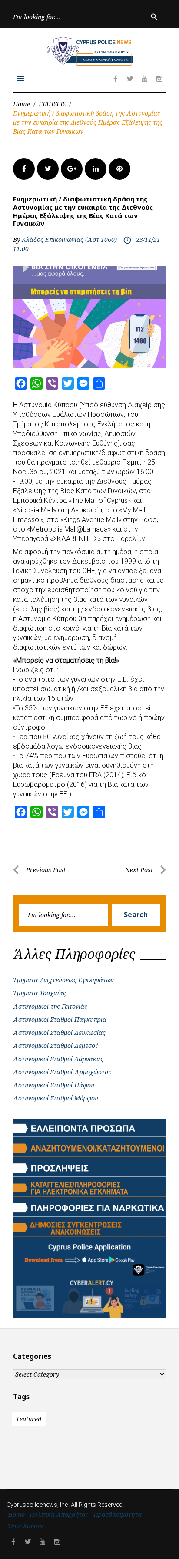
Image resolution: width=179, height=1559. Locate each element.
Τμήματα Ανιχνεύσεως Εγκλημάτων (63, 980)
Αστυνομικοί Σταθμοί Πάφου (53, 1085)
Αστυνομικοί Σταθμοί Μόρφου (55, 1098)
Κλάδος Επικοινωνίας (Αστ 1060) (69, 239)
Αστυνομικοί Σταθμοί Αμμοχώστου (62, 1072)
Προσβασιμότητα (117, 1514)
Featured (29, 1419)
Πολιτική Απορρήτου (59, 1514)
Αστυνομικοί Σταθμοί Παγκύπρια (59, 1019)
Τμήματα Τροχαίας (39, 993)
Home (21, 104)
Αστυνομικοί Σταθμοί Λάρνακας (58, 1059)
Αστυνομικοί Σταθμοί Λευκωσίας (59, 1032)
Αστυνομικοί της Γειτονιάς (50, 1006)
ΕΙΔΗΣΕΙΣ (52, 104)
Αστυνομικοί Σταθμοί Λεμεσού (56, 1045)
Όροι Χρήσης (26, 1526)
